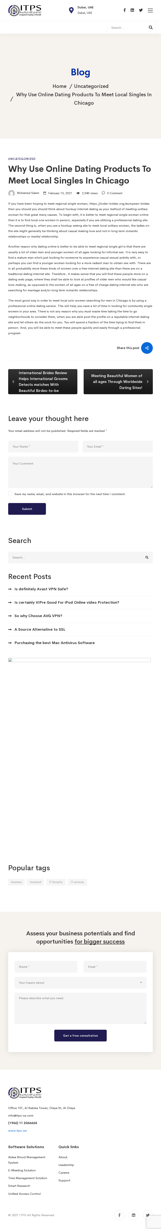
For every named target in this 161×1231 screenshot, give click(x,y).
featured (35, 882)
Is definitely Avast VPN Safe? (41, 589)
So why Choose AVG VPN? (38, 616)
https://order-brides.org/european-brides (119, 203)
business (16, 882)
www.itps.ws (17, 1130)
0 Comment (114, 193)
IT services (77, 882)
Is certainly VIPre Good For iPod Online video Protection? (66, 602)
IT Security (56, 882)
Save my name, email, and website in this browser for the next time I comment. (70, 494)
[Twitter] (141, 10)
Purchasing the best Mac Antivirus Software (54, 643)
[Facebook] (125, 10)
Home (59, 86)
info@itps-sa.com (20, 1115)
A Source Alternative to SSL (39, 629)
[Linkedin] (132, 10)
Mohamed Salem (27, 193)
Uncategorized (91, 86)
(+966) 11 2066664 (22, 1123)
